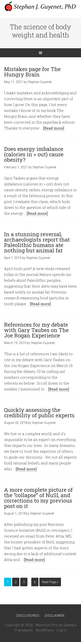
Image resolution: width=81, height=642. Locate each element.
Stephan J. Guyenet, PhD (40, 7)
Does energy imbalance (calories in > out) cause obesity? (33, 154)
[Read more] (53, 128)
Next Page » (50, 582)
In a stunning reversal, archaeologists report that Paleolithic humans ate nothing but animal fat (37, 242)
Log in (62, 630)
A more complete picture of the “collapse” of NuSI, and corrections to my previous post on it (38, 498)
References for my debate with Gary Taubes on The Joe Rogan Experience (36, 330)
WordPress (45, 630)
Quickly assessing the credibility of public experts (39, 412)
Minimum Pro (47, 625)
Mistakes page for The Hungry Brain (32, 71)
